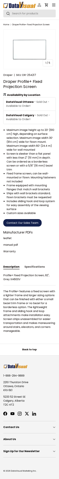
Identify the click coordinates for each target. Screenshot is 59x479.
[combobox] (29, 13)
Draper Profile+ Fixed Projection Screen (31, 25)
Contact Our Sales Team (22, 223)
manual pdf (10, 245)
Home (6, 25)
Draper (8, 75)
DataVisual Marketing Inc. (24, 470)
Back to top (29, 349)
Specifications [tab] (34, 267)
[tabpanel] (29, 303)
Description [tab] (11, 267)
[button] (46, 5)
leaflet (7, 238)
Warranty (9, 251)
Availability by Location (23, 95)
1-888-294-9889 (13, 376)
